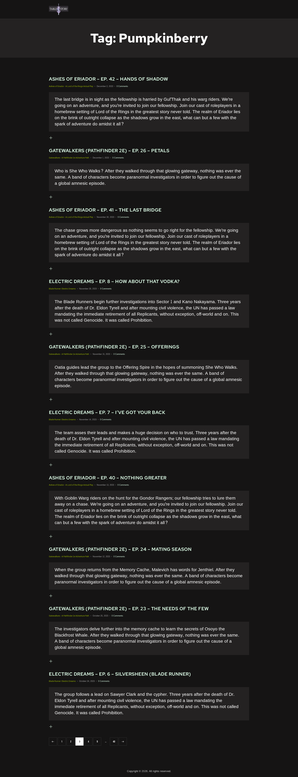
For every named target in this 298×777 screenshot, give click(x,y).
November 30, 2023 (105, 217)
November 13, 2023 (105, 485)
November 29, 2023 (88, 289)
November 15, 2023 (101, 354)
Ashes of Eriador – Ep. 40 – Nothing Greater (108, 478)
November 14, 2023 (88, 419)
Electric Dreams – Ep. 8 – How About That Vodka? (114, 281)
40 (115, 740)
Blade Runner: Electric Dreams (62, 289)
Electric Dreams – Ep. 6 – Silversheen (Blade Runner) (120, 674)
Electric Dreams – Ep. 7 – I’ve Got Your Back (107, 412)
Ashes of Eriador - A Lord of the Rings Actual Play (71, 86)
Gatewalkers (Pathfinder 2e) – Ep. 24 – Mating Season (120, 549)
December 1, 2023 (101, 158)
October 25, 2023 (100, 616)
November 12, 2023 (101, 556)
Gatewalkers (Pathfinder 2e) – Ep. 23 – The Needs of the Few (129, 609)
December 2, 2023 (105, 86)
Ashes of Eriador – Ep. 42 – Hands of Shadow (108, 79)
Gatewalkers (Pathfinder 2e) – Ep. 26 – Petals (109, 151)
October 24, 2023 (87, 681)
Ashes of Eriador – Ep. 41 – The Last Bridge (105, 210)
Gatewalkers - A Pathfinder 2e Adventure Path (69, 158)
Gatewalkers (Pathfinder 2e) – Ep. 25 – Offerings (114, 347)
